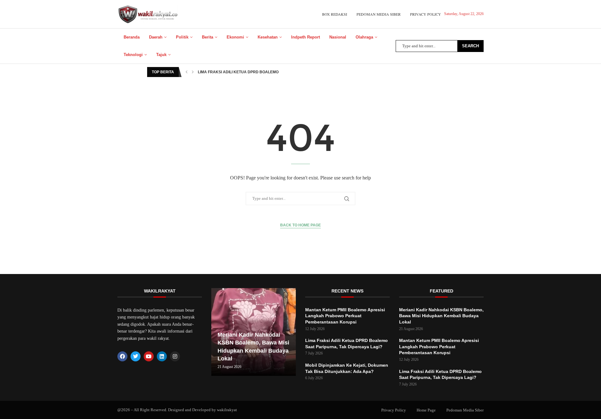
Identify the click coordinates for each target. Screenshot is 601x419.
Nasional (337, 37)
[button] (186, 72)
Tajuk (161, 54)
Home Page (426, 410)
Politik (182, 37)
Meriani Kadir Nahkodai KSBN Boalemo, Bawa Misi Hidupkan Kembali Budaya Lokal (441, 315)
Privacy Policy (425, 14)
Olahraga (364, 37)
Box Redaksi (334, 14)
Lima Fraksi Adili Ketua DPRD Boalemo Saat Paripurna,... (257, 72)
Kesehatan (268, 37)
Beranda (132, 37)
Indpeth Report (305, 37)
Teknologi (133, 54)
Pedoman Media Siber (379, 14)
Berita (207, 37)
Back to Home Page (300, 225)
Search (470, 46)
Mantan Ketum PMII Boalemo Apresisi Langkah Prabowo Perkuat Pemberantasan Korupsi (345, 315)
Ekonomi (235, 37)
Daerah (155, 37)
